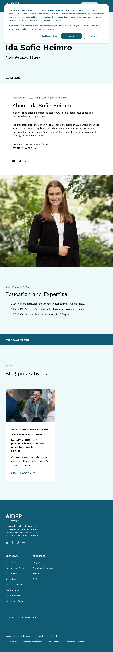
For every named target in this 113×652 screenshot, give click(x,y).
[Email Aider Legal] (23, 542)
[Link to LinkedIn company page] (8, 542)
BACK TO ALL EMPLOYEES (17, 340)
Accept (72, 36)
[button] (9, 642)
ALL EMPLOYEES (13, 78)
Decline (94, 36)
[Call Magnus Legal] (18, 542)
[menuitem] (12, 562)
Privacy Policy (55, 20)
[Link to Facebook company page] (12, 542)
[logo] (14, 518)
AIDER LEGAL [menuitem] (12, 556)
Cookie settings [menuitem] (54, 642)
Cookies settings (49, 36)
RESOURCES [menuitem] (39, 556)
